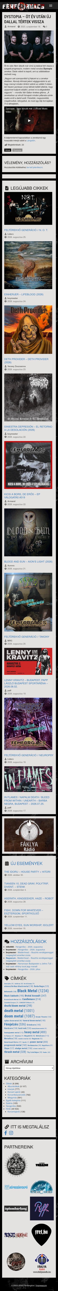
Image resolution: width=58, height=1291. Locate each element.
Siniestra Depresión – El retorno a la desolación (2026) (28, 428)
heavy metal (35, 1032)
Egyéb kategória (13, 1100)
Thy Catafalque (34, 1052)
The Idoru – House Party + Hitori (27, 871)
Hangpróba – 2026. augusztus (29, 946)
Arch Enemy (29, 984)
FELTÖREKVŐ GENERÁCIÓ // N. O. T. (26, 230)
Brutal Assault (35, 995)
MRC (9, 640)
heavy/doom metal (39, 1028)
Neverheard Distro (13, 1042)
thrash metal (15, 1052)
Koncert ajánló (14, 1091)
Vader (46, 1052)
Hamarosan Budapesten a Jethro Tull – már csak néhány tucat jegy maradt (29, 965)
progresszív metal (15, 1045)
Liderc (10, 233)
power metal (39, 1041)
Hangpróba (11, 1106)
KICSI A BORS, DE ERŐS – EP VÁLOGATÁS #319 (22, 495)
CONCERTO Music (26, 1003)
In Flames (9, 1036)
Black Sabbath (14, 995)
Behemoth (10, 992)
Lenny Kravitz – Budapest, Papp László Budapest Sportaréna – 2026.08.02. (26, 683)
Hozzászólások (29, 941)
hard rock (24, 1028)
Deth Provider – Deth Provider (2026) (26, 360)
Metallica (10, 1038)
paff (9, 690)
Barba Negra (41, 986)
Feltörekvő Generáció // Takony (26, 636)
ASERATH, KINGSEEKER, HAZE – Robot (29, 898)
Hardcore (10, 1028)
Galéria (9, 1103)
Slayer (9, 1048)
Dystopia (17, 150)
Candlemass (31, 999)
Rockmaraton (34, 1045)
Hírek (7, 150)
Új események (26, 863)
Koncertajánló (14, 1111)
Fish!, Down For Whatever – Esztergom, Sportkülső (23, 911)
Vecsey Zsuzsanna (16, 366)
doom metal (19, 1016)
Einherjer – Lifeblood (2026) (24, 294)
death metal (19, 1010)
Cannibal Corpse (11, 1003)
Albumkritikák (13, 1086)
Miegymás (12, 1097)
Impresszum (41, 1285)
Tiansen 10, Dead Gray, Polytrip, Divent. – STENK (26, 885)
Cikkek (9, 1083)
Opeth (25, 1042)
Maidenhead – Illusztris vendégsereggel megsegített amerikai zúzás (29, 954)
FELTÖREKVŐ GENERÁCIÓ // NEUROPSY (28, 755)
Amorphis (9, 984)
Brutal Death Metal (12, 999)
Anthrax (19, 984)
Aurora (10, 565)
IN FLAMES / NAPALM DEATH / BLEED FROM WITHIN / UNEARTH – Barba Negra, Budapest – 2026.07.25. (26, 800)
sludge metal (23, 1048)
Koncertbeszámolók (16, 1094)
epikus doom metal (13, 1021)
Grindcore (34, 1025)
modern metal (24, 1039)
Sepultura (47, 1045)
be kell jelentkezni (35, 167)
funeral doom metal (34, 1020)
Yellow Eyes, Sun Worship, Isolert (29, 925)
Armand (11, 26)
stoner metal (39, 1048)
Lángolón (31, 140)
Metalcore (42, 1036)
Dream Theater (43, 1017)
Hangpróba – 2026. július (29, 969)
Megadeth (29, 1036)
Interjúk (11, 1089)
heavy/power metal (14, 1033)
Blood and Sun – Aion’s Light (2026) (28, 561)
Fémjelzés (15, 1024)
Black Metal (33, 990)
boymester (12, 298)
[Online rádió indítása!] (29, 834)
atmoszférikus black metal (18, 986)
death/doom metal (18, 1005)
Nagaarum (11, 958)
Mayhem (19, 1036)
